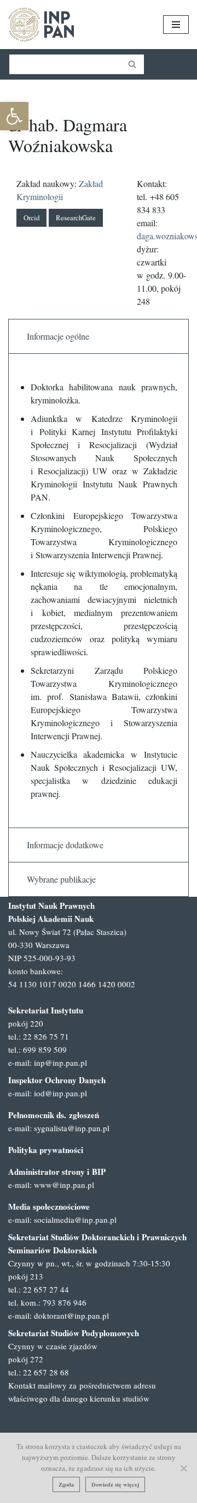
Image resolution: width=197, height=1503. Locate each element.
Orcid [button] (31, 217)
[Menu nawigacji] (176, 24)
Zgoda (66, 1484)
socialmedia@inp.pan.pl (75, 1219)
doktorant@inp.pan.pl (71, 1315)
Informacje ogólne (58, 336)
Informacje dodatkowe (65, 844)
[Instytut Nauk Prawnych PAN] (41, 24)
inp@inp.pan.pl (60, 1062)
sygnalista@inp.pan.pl (71, 1127)
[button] (14, 116)
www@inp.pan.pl (64, 1184)
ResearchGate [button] (76, 217)
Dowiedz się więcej (115, 1484)
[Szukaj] (132, 64)
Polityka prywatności (45, 1150)
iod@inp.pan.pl (60, 1093)
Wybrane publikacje (61, 879)
